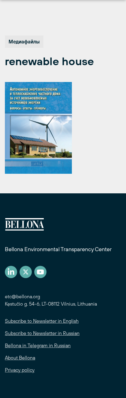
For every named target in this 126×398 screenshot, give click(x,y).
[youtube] (40, 272)
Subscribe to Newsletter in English (42, 321)
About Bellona (20, 357)
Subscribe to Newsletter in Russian (42, 333)
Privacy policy (20, 370)
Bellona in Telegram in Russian (38, 345)
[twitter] (26, 272)
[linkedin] (11, 272)
